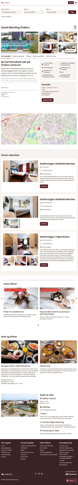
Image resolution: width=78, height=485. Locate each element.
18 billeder (71, 51)
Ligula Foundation (6, 450)
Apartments (24, 457)
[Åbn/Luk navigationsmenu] (76, 2)
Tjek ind (26, 9)
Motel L (23, 450)
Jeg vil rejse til (5, 9)
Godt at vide (51, 56)
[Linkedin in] (42, 474)
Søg (72, 12)
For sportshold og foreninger (48, 454)
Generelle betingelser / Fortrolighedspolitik (66, 457)
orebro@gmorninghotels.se (50, 91)
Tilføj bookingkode (6, 16)
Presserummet (5, 452)
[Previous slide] (2, 298)
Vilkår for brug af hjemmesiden (64, 453)
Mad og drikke (38, 56)
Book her (44, 186)
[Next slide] (76, 298)
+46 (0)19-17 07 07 (52, 88)
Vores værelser (18, 56)
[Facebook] (36, 474)
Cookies (61, 460)
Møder (42, 450)
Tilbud (28, 56)
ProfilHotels (24, 448)
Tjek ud (48, 9)
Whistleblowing (5, 454)
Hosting (23, 459)
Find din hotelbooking (66, 448)
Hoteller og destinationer (28, 446)
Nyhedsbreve (63, 465)
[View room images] (20, 171)
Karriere (3, 457)
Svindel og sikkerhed (65, 463)
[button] (39, 129)
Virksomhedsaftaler (46, 452)
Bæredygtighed (6, 448)
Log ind (71, 2)
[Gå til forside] (5, 2)
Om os (3, 446)
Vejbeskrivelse (47, 100)
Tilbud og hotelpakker (46, 446)
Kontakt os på (63, 446)
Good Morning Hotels (27, 452)
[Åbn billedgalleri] (20, 42)
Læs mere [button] (4, 88)
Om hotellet (6, 56)
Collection (24, 454)
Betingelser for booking (66, 450)
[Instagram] (39, 474)
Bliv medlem (44, 448)
